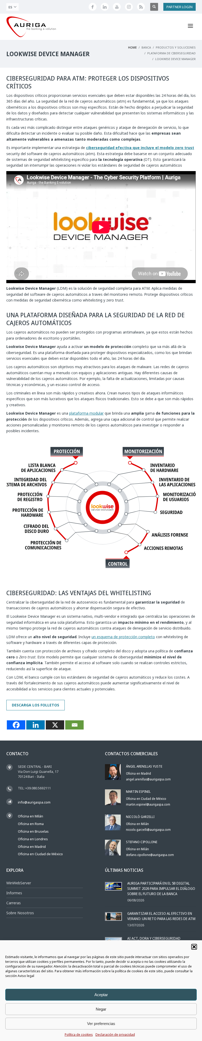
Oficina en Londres (33, 839)
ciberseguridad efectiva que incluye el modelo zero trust (140, 147)
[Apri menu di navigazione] (190, 27)
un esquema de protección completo (123, 636)
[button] (194, 946)
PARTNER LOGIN (179, 7)
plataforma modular (86, 413)
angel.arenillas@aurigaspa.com (148, 779)
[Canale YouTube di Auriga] (117, 7)
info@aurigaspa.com (34, 802)
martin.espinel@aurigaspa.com (148, 804)
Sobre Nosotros (20, 912)
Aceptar (101, 994)
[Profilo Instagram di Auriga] (129, 7)
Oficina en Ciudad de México (40, 854)
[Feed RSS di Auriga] (141, 7)
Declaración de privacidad (115, 1034)
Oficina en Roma (31, 823)
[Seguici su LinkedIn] (105, 7)
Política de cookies (79, 1034)
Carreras (13, 902)
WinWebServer (18, 882)
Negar (101, 1009)
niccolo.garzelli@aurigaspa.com (148, 829)
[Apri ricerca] (154, 7)
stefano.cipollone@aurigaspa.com (150, 855)
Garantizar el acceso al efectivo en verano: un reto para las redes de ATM (161, 916)
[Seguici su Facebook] (93, 7)
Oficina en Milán (30, 816)
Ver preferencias (101, 1023)
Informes (14, 892)
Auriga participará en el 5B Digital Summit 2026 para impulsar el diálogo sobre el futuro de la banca (161, 888)
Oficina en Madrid (32, 846)
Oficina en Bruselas (33, 831)
